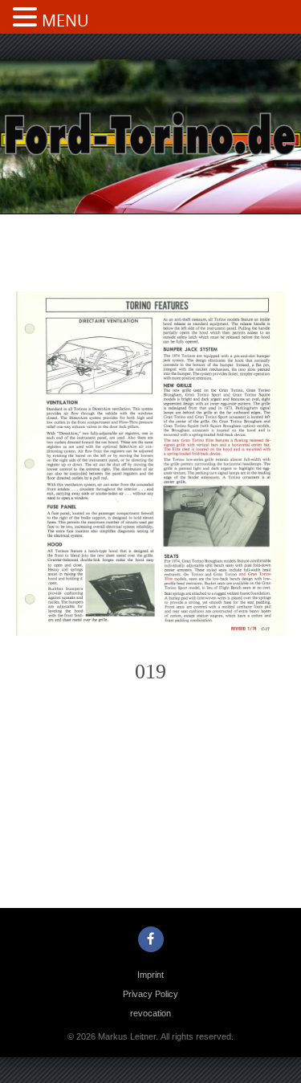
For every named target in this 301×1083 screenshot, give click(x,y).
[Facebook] (151, 939)
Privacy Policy (150, 994)
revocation (150, 1013)
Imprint (150, 974)
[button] (27, 18)
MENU (65, 20)
